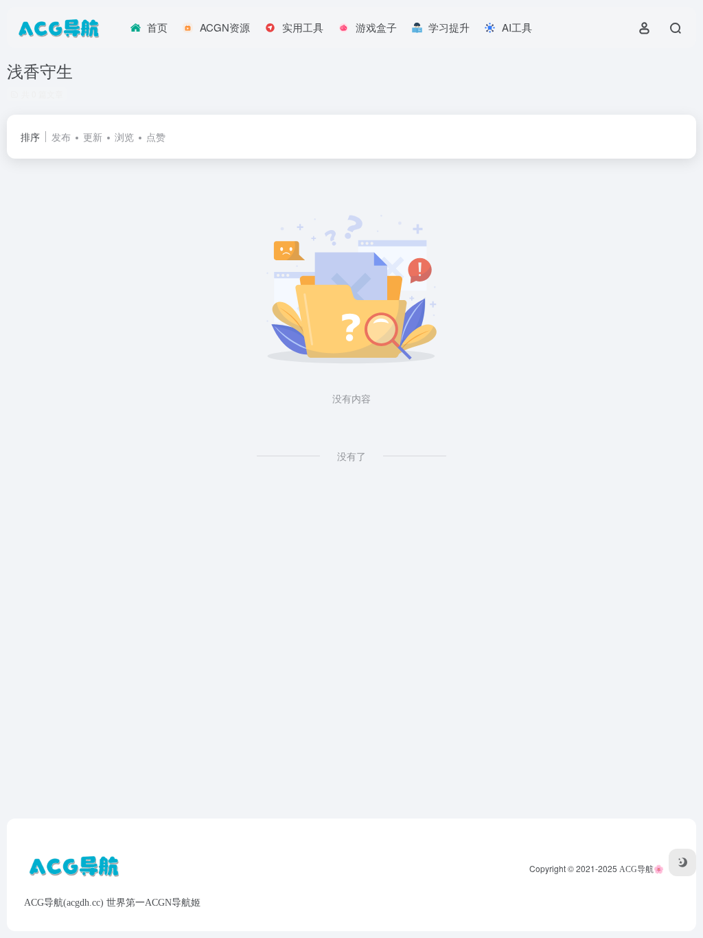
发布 (61, 137)
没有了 (351, 456)
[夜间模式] (682, 862)
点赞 (155, 137)
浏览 (124, 137)
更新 (92, 137)
